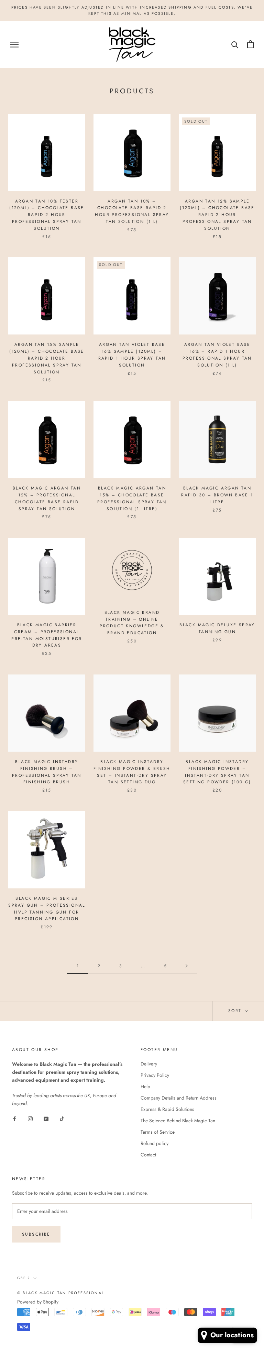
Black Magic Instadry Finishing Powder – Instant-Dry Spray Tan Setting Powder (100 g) (217, 772)
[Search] (235, 44)
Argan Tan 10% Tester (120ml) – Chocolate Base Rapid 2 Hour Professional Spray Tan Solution (46, 214)
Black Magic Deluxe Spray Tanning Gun (217, 628)
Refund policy (154, 1143)
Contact (148, 1154)
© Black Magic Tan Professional (60, 1293)
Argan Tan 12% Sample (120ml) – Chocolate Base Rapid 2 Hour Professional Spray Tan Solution (217, 214)
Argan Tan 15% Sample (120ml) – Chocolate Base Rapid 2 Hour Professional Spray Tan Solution (46, 358)
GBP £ (23, 1277)
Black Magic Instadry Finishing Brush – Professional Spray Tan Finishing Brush (46, 772)
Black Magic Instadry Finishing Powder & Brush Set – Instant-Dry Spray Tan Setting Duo (132, 772)
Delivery (149, 1063)
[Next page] (186, 966)
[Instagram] (30, 1118)
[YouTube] (46, 1118)
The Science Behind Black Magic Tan (178, 1120)
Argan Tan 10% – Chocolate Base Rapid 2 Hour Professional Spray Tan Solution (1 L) (132, 211)
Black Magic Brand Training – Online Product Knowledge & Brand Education (132, 622)
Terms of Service (158, 1132)
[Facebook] (14, 1118)
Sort (236, 1011)
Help (145, 1086)
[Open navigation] (14, 44)
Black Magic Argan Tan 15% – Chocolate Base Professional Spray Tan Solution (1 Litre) (132, 498)
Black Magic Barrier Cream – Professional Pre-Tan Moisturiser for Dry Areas (46, 635)
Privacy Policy (155, 1075)
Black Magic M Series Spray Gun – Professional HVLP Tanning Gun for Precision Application (46, 908)
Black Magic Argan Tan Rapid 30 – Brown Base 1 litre (217, 495)
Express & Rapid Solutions (167, 1109)
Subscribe (36, 1234)
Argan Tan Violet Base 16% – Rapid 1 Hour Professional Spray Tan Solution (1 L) (217, 354)
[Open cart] (250, 44)
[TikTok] (61, 1118)
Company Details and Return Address (179, 1097)
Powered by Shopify (37, 1301)
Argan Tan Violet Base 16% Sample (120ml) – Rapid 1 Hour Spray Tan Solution (132, 354)
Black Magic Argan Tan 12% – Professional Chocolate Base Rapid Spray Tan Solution (47, 498)
